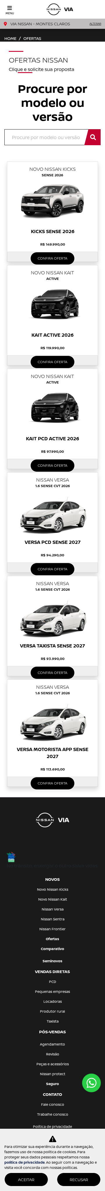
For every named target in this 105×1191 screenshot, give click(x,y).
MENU (10, 13)
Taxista (53, 1021)
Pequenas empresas (52, 991)
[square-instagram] (59, 843)
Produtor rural (52, 1011)
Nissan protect (52, 1073)
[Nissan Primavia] (60, 9)
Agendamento (52, 1044)
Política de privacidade (52, 1126)
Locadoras (52, 1001)
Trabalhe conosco (52, 1114)
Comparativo (52, 948)
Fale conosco (52, 1104)
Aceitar (26, 1179)
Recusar (79, 1179)
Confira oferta (52, 258)
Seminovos (52, 961)
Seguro (52, 1083)
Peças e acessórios (52, 1064)
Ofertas (52, 938)
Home (10, 38)
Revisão (52, 1054)
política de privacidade (24, 1162)
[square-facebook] (45, 843)
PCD (52, 981)
